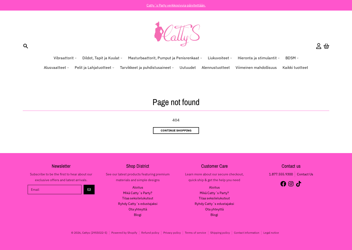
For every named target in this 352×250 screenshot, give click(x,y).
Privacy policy (172, 232)
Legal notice (271, 232)
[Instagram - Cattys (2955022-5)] (291, 184)
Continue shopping (176, 130)
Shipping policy (220, 232)
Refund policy (150, 232)
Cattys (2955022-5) (94, 232)
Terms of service (195, 232)
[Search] (25, 46)
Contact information (246, 232)
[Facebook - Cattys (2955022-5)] (283, 184)
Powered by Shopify (124, 232)
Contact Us (305, 174)
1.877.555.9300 (281, 174)
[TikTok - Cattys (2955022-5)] (298, 184)
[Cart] (326, 46)
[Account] (319, 46)
